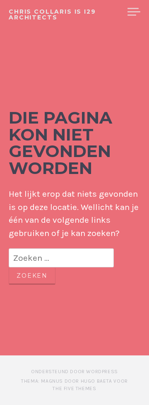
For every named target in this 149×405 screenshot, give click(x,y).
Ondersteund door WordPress (74, 371)
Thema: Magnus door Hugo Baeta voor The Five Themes (74, 384)
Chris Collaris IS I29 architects (52, 14)
